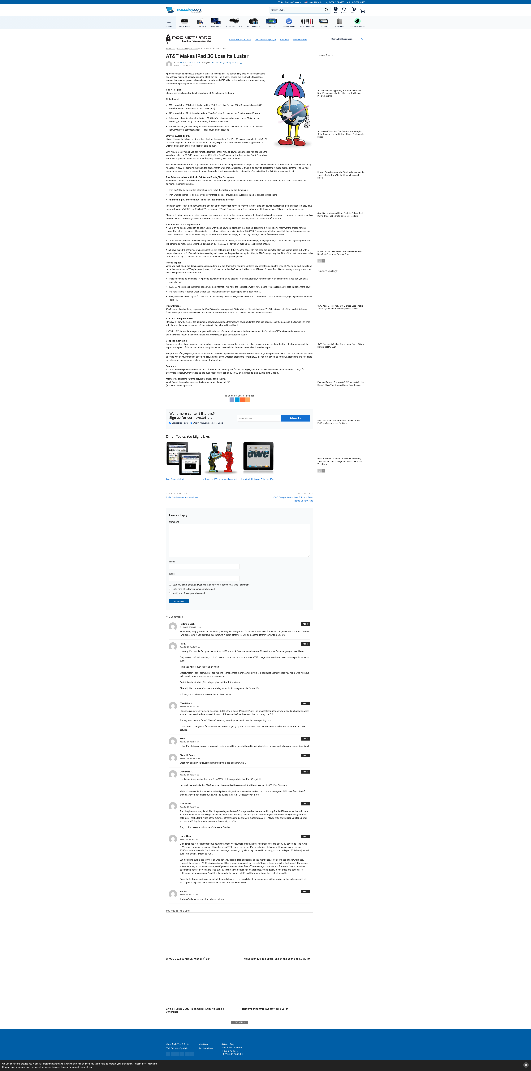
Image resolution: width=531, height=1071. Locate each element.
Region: (314, 2)
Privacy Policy (68, 1067)
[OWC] (184, 10)
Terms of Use (86, 1067)
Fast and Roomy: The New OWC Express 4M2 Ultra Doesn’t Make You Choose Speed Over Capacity (340, 383)
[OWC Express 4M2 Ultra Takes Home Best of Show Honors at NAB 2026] (341, 327)
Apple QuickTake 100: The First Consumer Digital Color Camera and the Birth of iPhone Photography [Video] (341, 134)
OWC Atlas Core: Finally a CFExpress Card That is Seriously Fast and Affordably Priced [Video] (340, 307)
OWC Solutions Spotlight (265, 39)
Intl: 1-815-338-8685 (356, 2)
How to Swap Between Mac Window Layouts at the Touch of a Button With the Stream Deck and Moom (341, 175)
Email (172, 574)
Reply (306, 624)
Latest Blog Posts (179, 423)
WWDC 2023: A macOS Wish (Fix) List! (188, 958)
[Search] (327, 11)
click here (152, 1063)
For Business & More (290, 2)
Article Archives (300, 39)
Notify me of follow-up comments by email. (194, 589)
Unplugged (239, 62)
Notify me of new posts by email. (189, 593)
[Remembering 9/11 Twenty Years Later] (277, 986)
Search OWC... (278, 10)
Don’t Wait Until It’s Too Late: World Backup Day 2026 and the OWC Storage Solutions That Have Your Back (339, 461)
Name (172, 561)
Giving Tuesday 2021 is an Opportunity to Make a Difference (195, 1010)
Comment (174, 522)
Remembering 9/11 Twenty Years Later (265, 1008)
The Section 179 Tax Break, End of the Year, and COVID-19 (276, 958)
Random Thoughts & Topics (223, 62)
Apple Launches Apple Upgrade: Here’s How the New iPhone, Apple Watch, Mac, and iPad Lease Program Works (339, 93)
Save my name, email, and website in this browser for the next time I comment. (211, 584)
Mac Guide (284, 39)
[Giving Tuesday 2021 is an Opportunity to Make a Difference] (201, 986)
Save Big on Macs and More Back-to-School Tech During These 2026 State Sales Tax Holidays (340, 214)
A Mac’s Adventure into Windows (182, 497)
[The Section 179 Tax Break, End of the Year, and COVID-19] (277, 936)
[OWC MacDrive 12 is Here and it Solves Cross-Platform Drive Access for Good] (341, 404)
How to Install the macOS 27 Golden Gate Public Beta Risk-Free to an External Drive (339, 252)
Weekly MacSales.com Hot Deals (207, 423)
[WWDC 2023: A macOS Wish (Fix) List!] (201, 936)
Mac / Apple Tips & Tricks (240, 39)
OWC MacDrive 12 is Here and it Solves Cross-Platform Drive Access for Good (338, 421)
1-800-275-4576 (336, 2)
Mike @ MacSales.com (190, 63)
